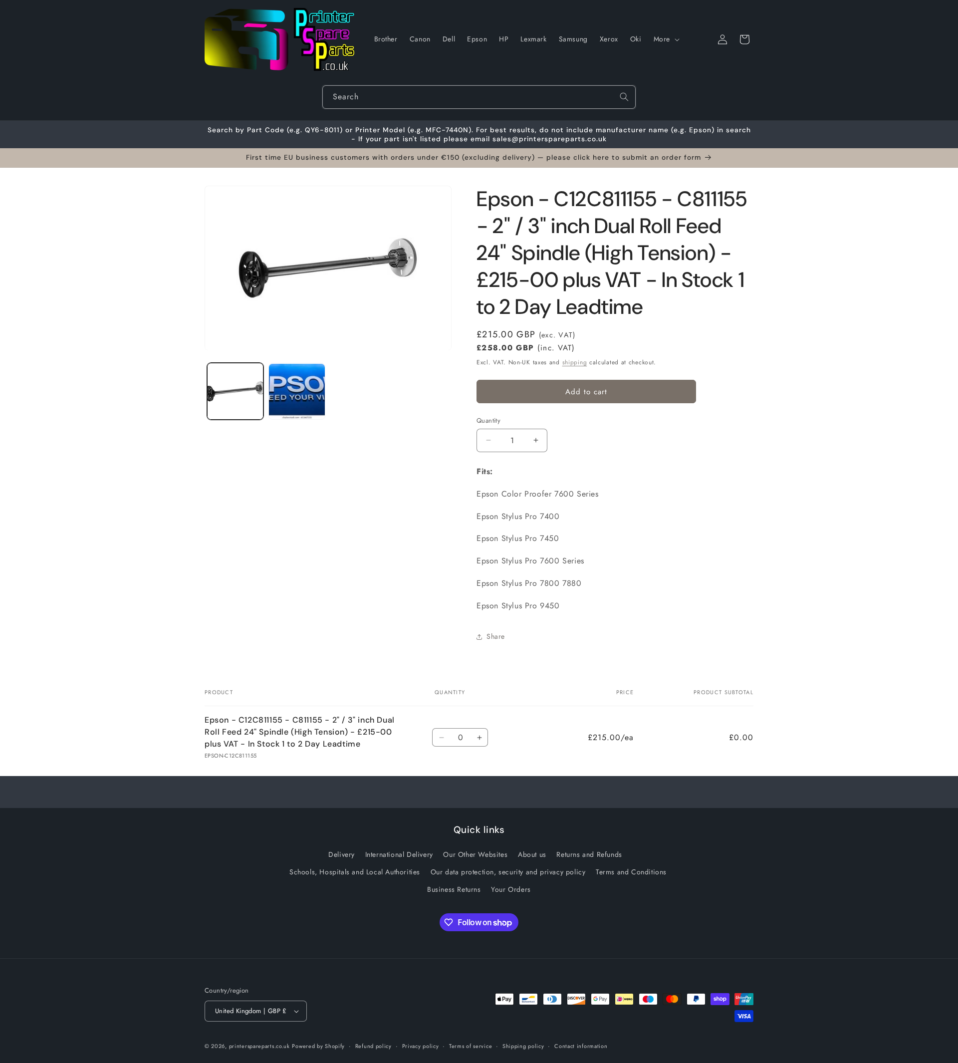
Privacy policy (420, 1046)
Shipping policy (523, 1046)
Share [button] (495, 636)
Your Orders (511, 889)
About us (532, 854)
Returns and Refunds (589, 854)
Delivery (341, 854)
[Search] (624, 97)
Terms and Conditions (631, 872)
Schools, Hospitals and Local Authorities (354, 872)
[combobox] (479, 97)
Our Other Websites (475, 854)
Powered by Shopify (318, 1046)
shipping (574, 362)
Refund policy (373, 1046)
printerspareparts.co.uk (259, 1046)
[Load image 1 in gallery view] (235, 391)
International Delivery (399, 854)
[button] (666, 38)
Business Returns (454, 889)
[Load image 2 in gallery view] (296, 391)
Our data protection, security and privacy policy (508, 872)
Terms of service (470, 1046)
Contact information (580, 1046)
